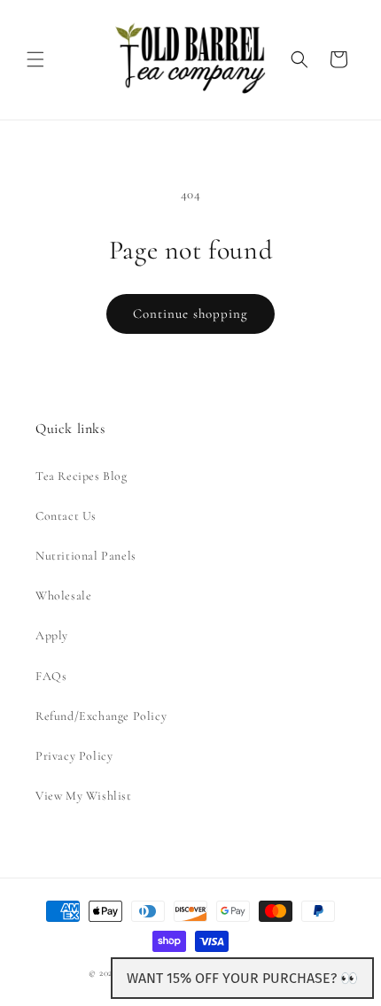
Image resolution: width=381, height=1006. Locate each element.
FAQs (50, 676)
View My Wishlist (83, 795)
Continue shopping (190, 313)
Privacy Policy (74, 755)
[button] (35, 59)
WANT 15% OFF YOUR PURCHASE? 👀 (242, 978)
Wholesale (63, 595)
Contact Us (66, 515)
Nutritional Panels (85, 555)
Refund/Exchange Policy (101, 716)
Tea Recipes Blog (81, 476)
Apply (51, 635)
